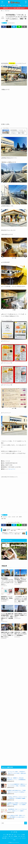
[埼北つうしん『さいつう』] (14, 2)
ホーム (4, 834)
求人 (12, 836)
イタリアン (5, 516)
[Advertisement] (14, 44)
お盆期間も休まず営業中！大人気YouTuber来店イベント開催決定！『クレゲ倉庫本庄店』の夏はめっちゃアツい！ (17, 803)
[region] (14, 247)
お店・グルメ (14, 834)
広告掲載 (15, 836)
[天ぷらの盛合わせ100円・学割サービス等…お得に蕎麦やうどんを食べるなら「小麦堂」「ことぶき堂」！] (4, 817)
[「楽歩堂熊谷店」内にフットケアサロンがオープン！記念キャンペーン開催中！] (4, 811)
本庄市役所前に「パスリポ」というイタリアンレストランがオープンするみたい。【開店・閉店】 (18, 131)
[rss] (16, 832)
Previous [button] (3, 257)
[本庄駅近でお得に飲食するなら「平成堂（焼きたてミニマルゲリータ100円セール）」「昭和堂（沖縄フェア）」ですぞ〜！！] (4, 792)
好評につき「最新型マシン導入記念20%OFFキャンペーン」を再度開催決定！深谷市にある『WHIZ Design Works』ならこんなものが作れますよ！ (17, 778)
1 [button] (13, 309)
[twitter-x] (13, 832)
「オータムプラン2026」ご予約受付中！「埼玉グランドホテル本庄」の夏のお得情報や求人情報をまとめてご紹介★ (17, 772)
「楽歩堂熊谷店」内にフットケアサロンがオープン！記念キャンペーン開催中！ (17, 810)
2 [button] (14, 309)
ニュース (16, 838)
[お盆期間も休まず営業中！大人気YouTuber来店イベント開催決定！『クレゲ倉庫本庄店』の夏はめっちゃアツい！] (4, 804)
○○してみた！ (5, 836)
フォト (8, 838)
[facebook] (11, 832)
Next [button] (25, 257)
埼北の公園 (4, 838)
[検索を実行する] (25, 823)
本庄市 (20, 516)
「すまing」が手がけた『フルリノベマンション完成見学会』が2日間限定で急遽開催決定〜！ (17, 797)
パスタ (9, 516)
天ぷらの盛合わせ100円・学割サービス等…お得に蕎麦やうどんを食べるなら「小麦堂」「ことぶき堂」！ (17, 816)
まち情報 (23, 834)
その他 (14, 839)
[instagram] (14, 832)
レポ (20, 838)
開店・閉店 (4, 22)
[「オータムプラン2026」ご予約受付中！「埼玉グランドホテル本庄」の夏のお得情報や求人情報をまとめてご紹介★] (4, 773)
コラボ (19, 836)
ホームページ (12, 469)
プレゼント (24, 838)
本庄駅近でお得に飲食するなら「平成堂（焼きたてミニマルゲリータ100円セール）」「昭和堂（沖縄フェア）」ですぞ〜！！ (16, 791)
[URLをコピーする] (24, 27)
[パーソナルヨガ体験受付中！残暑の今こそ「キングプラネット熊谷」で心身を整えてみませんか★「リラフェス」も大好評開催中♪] (4, 786)
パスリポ (13, 516)
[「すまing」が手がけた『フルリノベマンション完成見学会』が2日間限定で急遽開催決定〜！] (4, 798)
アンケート (12, 838)
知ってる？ (23, 836)
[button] (3, 27)
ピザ (17, 516)
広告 (9, 836)
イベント (19, 834)
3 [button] (15, 408)
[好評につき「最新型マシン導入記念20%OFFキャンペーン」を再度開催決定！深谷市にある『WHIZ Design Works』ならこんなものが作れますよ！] (4, 779)
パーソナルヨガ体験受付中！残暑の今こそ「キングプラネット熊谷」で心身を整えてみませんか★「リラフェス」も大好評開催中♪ (17, 785)
